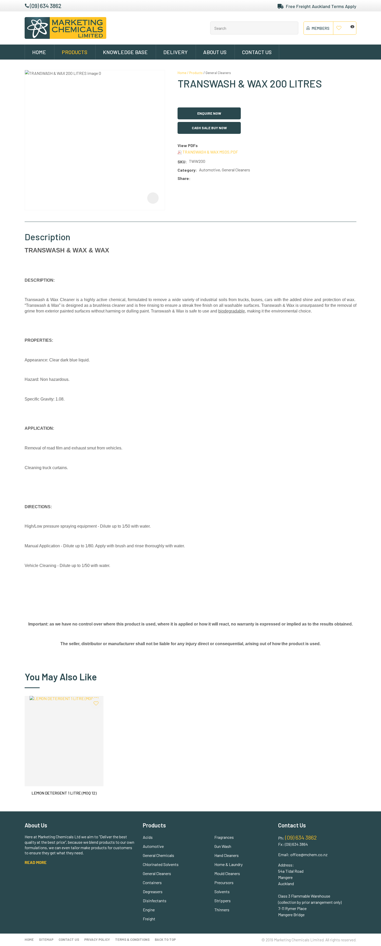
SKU (181, 161)
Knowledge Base (125, 52)
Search (292, 27)
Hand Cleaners (226, 855)
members (320, 28)
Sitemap (46, 939)
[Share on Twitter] (200, 178)
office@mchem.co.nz (309, 854)
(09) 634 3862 (45, 5)
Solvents (222, 891)
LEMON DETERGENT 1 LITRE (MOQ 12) (64, 792)
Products (74, 52)
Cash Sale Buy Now (209, 128)
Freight (149, 918)
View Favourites (339, 28)
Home (39, 52)
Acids (148, 837)
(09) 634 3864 (296, 844)
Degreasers (153, 891)
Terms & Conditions (132, 939)
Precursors (224, 882)
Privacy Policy (97, 939)
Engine (149, 909)
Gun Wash (222, 846)
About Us (215, 52)
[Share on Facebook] (193, 178)
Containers (152, 882)
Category (186, 170)
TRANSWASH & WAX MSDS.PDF (210, 151)
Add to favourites (96, 703)
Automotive (153, 846)
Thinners (221, 909)
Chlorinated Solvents (161, 864)
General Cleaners (218, 73)
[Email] (208, 178)
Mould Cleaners (227, 873)
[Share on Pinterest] (215, 178)
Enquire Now (209, 113)
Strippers (222, 900)
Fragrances (224, 837)
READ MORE (36, 862)
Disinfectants (154, 900)
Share (183, 178)
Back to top (165, 939)
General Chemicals (158, 855)
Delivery (175, 52)
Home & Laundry (228, 864)
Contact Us (257, 52)
